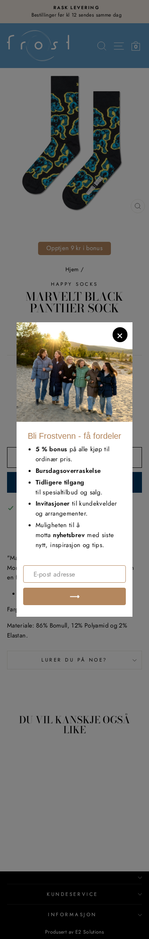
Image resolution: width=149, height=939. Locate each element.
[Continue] (74, 596)
